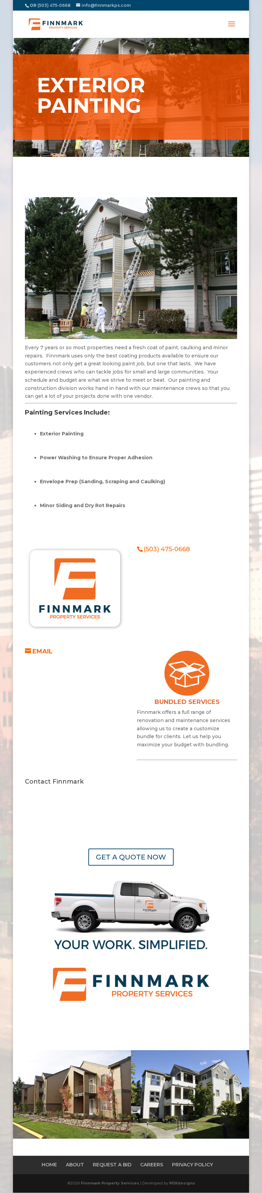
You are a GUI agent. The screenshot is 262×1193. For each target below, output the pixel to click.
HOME (49, 1165)
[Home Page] (55, 24)
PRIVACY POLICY (192, 1165)
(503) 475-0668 (167, 549)
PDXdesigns (182, 1183)
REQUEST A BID (112, 1165)
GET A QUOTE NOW (131, 857)
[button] (231, 28)
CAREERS (151, 1165)
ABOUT (75, 1165)
